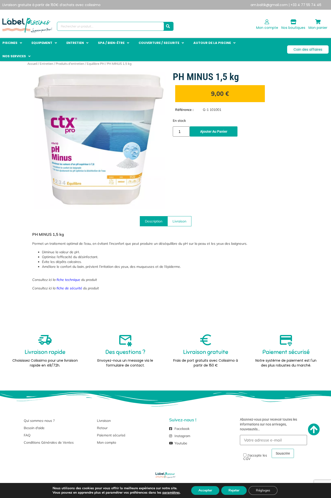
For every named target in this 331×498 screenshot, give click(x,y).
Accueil (32, 63)
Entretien (46, 63)
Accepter (205, 490)
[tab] (153, 221)
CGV (247, 459)
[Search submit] (167, 26)
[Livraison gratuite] (205, 340)
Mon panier (317, 27)
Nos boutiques (293, 27)
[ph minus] (99, 140)
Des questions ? (125, 352)
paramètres (171, 492)
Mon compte (267, 27)
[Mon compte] (267, 21)
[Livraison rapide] (45, 340)
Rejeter (234, 490)
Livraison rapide (45, 352)
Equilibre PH (95, 63)
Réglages (263, 490)
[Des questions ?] (125, 340)
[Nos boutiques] (293, 21)
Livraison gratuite (205, 352)
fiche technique (68, 280)
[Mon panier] (317, 21)
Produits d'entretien (70, 63)
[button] (12, 43)
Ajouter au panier (213, 131)
